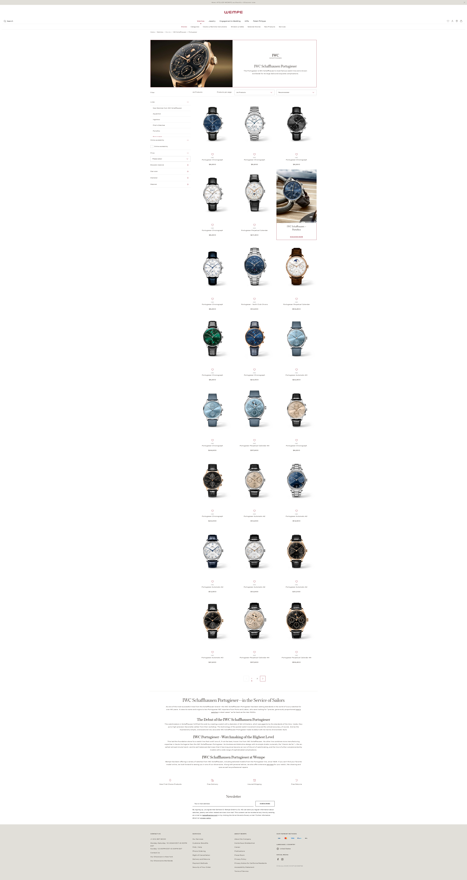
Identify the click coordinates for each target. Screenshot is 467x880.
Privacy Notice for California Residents (250, 863)
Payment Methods (200, 863)
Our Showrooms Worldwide (161, 861)
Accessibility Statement (244, 867)
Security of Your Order (202, 867)
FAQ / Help (197, 847)
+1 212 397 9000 (158, 839)
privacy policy (205, 818)
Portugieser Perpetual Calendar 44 (254, 446)
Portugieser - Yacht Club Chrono (254, 304)
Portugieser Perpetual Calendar (254, 230)
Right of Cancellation (201, 855)
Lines (152, 102)
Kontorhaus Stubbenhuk (244, 843)
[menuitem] (448, 21)
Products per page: (225, 92)
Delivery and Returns (201, 859)
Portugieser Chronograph (212, 160)
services (270, 764)
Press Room (239, 855)
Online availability (157, 140)
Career (237, 847)
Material (153, 184)
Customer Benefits (200, 843)
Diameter (154, 178)
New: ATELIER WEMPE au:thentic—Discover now (233, 2)
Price (152, 153)
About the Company (242, 839)
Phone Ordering (199, 851)
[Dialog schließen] (465, 2)
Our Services (198, 839)
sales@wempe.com (210, 815)
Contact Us (155, 853)
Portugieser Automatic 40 (296, 375)
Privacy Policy (240, 859)
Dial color (154, 171)
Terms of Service (241, 871)
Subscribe (265, 804)
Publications (239, 851)
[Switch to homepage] (233, 12)
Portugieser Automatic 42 (254, 516)
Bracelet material (157, 165)
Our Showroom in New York (161, 857)
